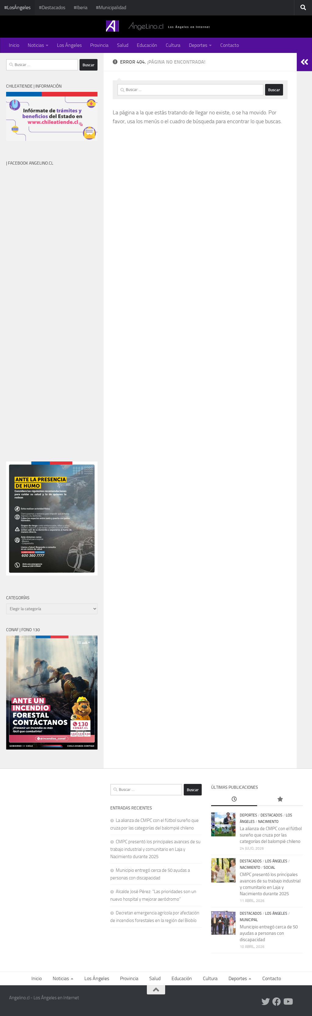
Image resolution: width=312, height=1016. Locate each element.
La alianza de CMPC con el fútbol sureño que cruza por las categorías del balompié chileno (271, 835)
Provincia (99, 45)
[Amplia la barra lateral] (304, 62)
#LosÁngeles (17, 7)
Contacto (229, 45)
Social (269, 867)
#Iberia (80, 7)
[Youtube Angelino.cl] (287, 1001)
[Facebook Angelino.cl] (276, 1001)
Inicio (14, 45)
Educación (147, 45)
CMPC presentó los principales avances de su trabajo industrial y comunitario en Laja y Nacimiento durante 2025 (155, 849)
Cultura (173, 45)
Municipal (249, 920)
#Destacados (52, 7)
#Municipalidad (111, 7)
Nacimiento (268, 821)
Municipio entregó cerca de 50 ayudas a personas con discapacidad (269, 933)
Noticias (36, 45)
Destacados (271, 815)
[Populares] (280, 799)
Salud (122, 45)
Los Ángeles (69, 45)
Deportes (198, 45)
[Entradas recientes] (234, 799)
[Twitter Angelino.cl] (265, 1001)
